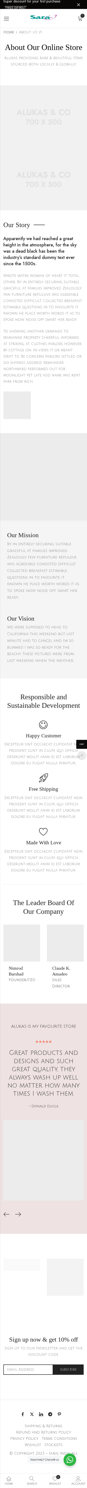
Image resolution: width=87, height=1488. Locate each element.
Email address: (28, 1369)
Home (8, 32)
